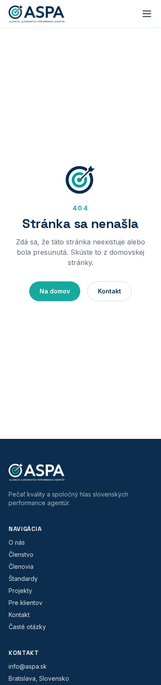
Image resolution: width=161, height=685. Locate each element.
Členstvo (21, 554)
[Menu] (146, 13)
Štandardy (23, 578)
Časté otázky (27, 626)
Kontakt (109, 291)
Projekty (20, 590)
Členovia (21, 566)
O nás (17, 542)
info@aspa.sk (28, 666)
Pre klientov (26, 602)
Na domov (54, 291)
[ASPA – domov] (36, 13)
